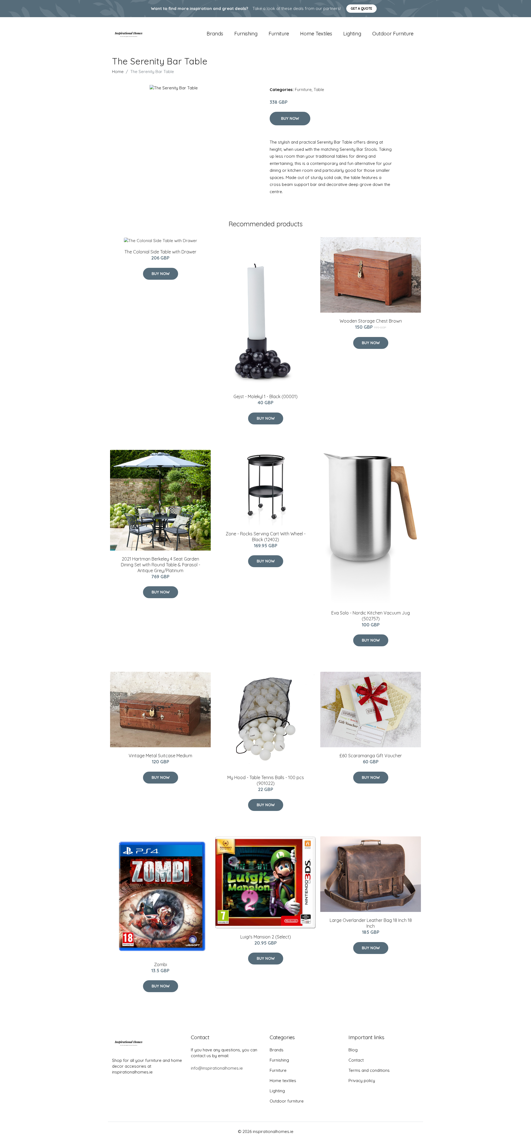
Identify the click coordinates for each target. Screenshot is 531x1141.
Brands (215, 33)
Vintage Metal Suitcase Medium (160, 755)
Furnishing (245, 33)
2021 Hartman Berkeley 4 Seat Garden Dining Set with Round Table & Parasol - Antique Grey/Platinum (160, 564)
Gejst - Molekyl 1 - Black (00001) (265, 396)
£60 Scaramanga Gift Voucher (370, 755)
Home (118, 71)
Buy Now (290, 118)
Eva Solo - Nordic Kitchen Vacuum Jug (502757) (370, 615)
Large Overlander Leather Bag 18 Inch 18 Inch (371, 923)
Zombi (160, 964)
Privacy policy (361, 1080)
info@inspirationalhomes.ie (217, 1068)
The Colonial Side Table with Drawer (160, 252)
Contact (356, 1060)
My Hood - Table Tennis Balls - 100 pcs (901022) (265, 780)
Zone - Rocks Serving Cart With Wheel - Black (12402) (266, 536)
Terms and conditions (369, 1070)
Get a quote (361, 8)
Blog (353, 1049)
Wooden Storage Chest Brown (371, 321)
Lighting (352, 33)
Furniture (279, 33)
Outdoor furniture (392, 33)
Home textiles (316, 33)
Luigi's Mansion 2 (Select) (265, 937)
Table (319, 89)
